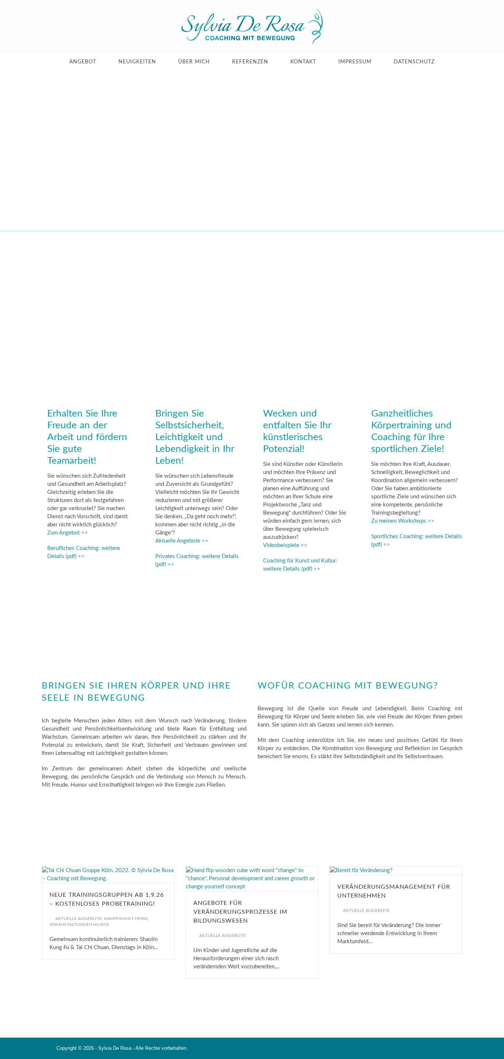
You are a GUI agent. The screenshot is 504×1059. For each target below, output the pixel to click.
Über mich (194, 62)
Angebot (82, 62)
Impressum (355, 62)
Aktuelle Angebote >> (181, 541)
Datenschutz (414, 62)
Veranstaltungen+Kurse (79, 924)
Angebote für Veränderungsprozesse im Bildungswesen (240, 912)
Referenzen (250, 62)
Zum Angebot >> (67, 533)
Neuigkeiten (137, 62)
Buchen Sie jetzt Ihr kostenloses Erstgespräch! (252, 814)
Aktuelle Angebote (78, 918)
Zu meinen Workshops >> (402, 521)
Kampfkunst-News (126, 918)
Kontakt (303, 62)
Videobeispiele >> (285, 545)
